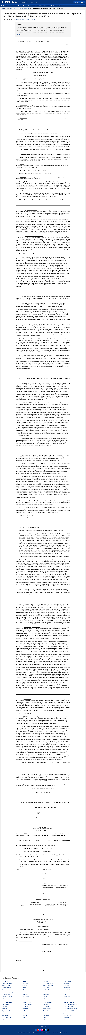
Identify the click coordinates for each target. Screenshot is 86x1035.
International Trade (48, 992)
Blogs (64, 994)
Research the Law (22, 5)
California (25, 1011)
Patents (45, 1013)
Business (45, 981)
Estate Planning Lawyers (8, 992)
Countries (45, 1017)
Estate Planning (26, 992)
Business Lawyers (6, 985)
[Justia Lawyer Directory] (50, 1030)
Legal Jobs (45, 1004)
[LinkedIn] (36, 1030)
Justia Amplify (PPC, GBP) (69, 1013)
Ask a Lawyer (13, 5)
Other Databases (48, 1002)
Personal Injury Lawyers (8, 996)
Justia (2, 8)
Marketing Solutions (56, 5)
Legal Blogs (46, 1006)
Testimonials (66, 1017)
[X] (48, 1030)
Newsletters (47, 5)
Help (40, 1032)
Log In (76, 2)
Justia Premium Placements (70, 1008)
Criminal (25, 985)
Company (35, 1032)
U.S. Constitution (6, 1004)
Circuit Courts (5, 1013)
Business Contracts (13, 8)
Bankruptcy (25, 983)
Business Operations (48, 985)
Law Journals (66, 992)
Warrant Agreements (31, 19)
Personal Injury (26, 996)
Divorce (24, 987)
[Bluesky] (46, 1030)
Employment (46, 987)
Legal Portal (29, 1032)
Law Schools (31, 5)
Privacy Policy (54, 1032)
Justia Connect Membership (70, 1004)
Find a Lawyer (4, 5)
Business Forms (47, 1008)
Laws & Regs (39, 5)
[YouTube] (38, 1030)
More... (3, 998)
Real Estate (46, 994)
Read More (20, 35)
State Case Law (26, 1008)
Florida (24, 1013)
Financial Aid (66, 987)
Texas (24, 1017)
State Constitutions (27, 1004)
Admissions (66, 985)
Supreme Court (6, 1011)
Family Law (25, 994)
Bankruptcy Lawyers (7, 983)
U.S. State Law (27, 1002)
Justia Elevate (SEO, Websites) (70, 1011)
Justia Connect (21, 1032)
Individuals (26, 981)
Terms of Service (46, 1032)
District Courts (5, 1015)
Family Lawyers (6, 994)
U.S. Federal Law (7, 1002)
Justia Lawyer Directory (69, 1006)
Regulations (5, 1008)
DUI (23, 990)
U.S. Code (4, 1006)
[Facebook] (40, 1030)
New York (25, 1015)
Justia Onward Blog (68, 1015)
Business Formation (48, 983)
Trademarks (46, 1015)
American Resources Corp (24, 8)
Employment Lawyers (7, 990)
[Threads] (44, 1030)
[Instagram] (42, 1030)
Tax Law (45, 996)
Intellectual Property (48, 990)
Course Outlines (67, 990)
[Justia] (7, 2)
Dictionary (66, 983)
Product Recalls (47, 1011)
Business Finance (19, 19)
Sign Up (82, 2)
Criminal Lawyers (6, 987)
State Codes (25, 1006)
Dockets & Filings (6, 1017)
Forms (6, 8)
